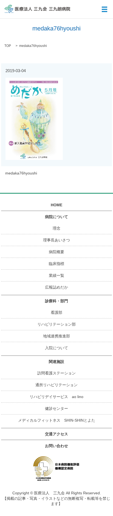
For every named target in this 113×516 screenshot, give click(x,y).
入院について (56, 348)
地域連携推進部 (56, 336)
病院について (56, 217)
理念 (56, 228)
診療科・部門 (56, 301)
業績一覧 (56, 275)
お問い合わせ (56, 446)
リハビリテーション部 (56, 324)
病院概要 (56, 252)
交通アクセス (56, 434)
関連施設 (56, 361)
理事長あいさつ (56, 240)
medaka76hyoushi (21, 173)
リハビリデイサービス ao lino (56, 396)
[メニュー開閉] (104, 9)
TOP (7, 46)
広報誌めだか (56, 287)
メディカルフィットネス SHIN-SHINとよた (56, 420)
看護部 (56, 312)
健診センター (56, 408)
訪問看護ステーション (56, 373)
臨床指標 (56, 263)
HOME (56, 205)
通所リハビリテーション (56, 385)
